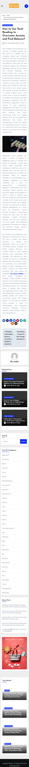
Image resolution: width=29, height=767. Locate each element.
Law (3, 532)
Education (5, 489)
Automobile (5, 459)
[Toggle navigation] (2, 6)
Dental (4, 476)
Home (4, 524)
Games (4, 511)
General (4, 515)
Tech (3, 575)
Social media (6, 562)
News (3, 541)
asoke (9, 43)
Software (5, 567)
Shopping (5, 558)
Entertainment (7, 25)
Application (5, 455)
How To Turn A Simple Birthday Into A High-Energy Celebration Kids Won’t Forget (14, 402)
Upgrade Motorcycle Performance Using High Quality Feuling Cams (12, 730)
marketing (5, 537)
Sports (4, 571)
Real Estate (5, 550)
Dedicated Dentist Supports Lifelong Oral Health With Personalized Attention (14, 695)
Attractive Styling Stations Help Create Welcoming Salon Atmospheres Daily (13, 748)
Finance (4, 502)
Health (4, 519)
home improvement (8, 528)
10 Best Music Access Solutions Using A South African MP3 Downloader (13, 713)
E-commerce (6, 485)
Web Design (5, 593)
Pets (3, 545)
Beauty (4, 464)
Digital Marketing (7, 481)
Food (3, 507)
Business (5, 468)
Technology (5, 580)
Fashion (4, 498)
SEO (3, 554)
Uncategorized (6, 588)
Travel (4, 584)
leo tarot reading (16, 273)
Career (4, 472)
